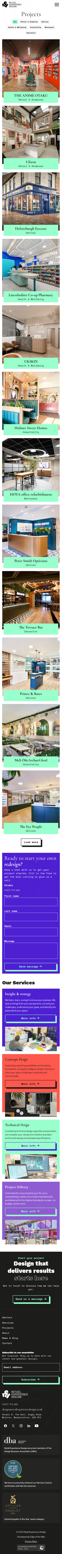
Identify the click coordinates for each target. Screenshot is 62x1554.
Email (8, 926)
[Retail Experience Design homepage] (11, 4)
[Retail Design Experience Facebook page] (5, 1425)
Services (8, 1322)
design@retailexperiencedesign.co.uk (22, 1409)
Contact (7, 1343)
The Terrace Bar (31, 627)
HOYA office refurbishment (31, 494)
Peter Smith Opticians (30, 561)
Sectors (7, 1317)
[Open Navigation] (57, 4)
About (5, 1333)
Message (9, 941)
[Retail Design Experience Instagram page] (21, 1425)
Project (16, 1187)
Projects (8, 1328)
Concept (16, 1059)
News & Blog (10, 1338)
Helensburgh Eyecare (31, 228)
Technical (17, 1125)
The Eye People (31, 826)
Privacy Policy (31, 1541)
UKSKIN (31, 361)
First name (11, 896)
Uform (31, 162)
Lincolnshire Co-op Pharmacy (31, 295)
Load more (31, 842)
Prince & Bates (31, 693)
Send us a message (29, 1299)
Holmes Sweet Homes (31, 428)
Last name (10, 911)
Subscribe (29, 1380)
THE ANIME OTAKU (31, 95)
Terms (26, 1549)
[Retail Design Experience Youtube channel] (36, 1425)
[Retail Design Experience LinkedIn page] (29, 1425)
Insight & (18, 994)
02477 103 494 (12, 890)
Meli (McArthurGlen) (31, 760)
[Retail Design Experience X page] (13, 1425)
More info (28, 1018)
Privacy (20, 1549)
